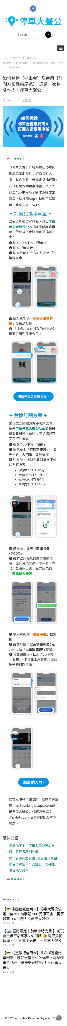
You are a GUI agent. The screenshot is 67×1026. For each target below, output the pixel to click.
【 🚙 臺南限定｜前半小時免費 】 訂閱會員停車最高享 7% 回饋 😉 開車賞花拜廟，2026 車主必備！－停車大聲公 (33, 936)
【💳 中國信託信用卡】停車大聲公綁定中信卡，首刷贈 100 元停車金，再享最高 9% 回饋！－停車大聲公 (33, 914)
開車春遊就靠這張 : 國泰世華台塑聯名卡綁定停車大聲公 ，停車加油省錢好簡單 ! (33, 864)
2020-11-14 (12, 100)
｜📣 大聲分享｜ (14, 158)
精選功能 (27, 100)
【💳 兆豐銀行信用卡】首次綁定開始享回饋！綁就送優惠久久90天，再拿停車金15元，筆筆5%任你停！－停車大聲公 (33, 960)
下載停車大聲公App (30, 428)
